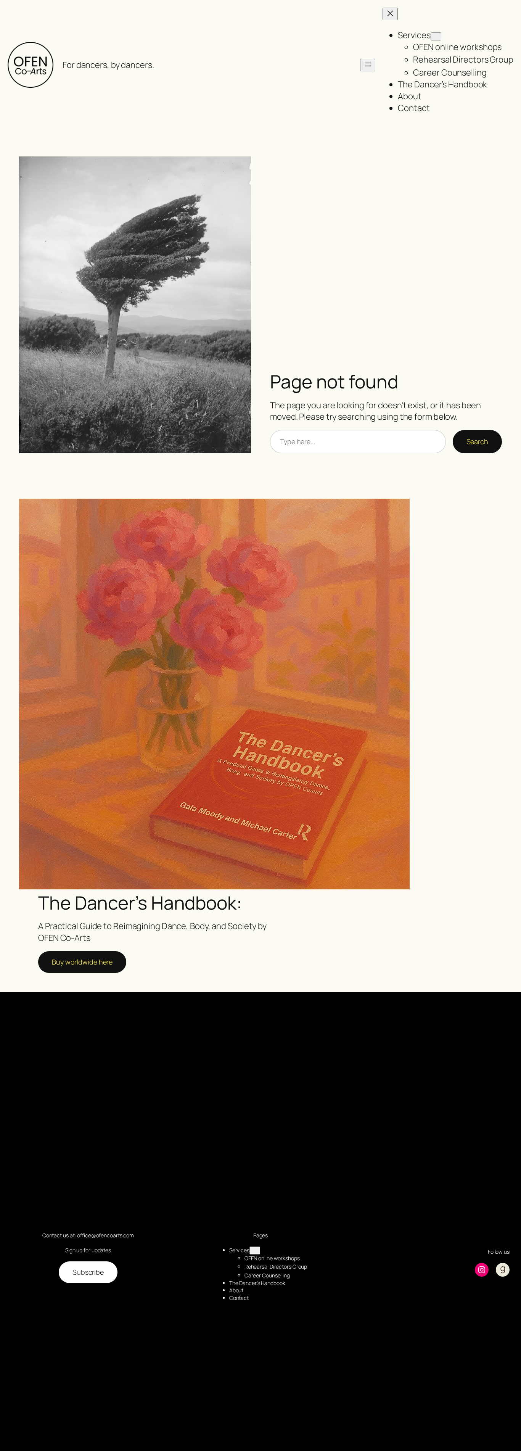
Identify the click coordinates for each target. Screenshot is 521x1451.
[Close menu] (390, 14)
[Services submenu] (436, 36)
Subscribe (88, 1272)
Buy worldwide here (82, 961)
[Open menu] (367, 65)
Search (477, 441)
